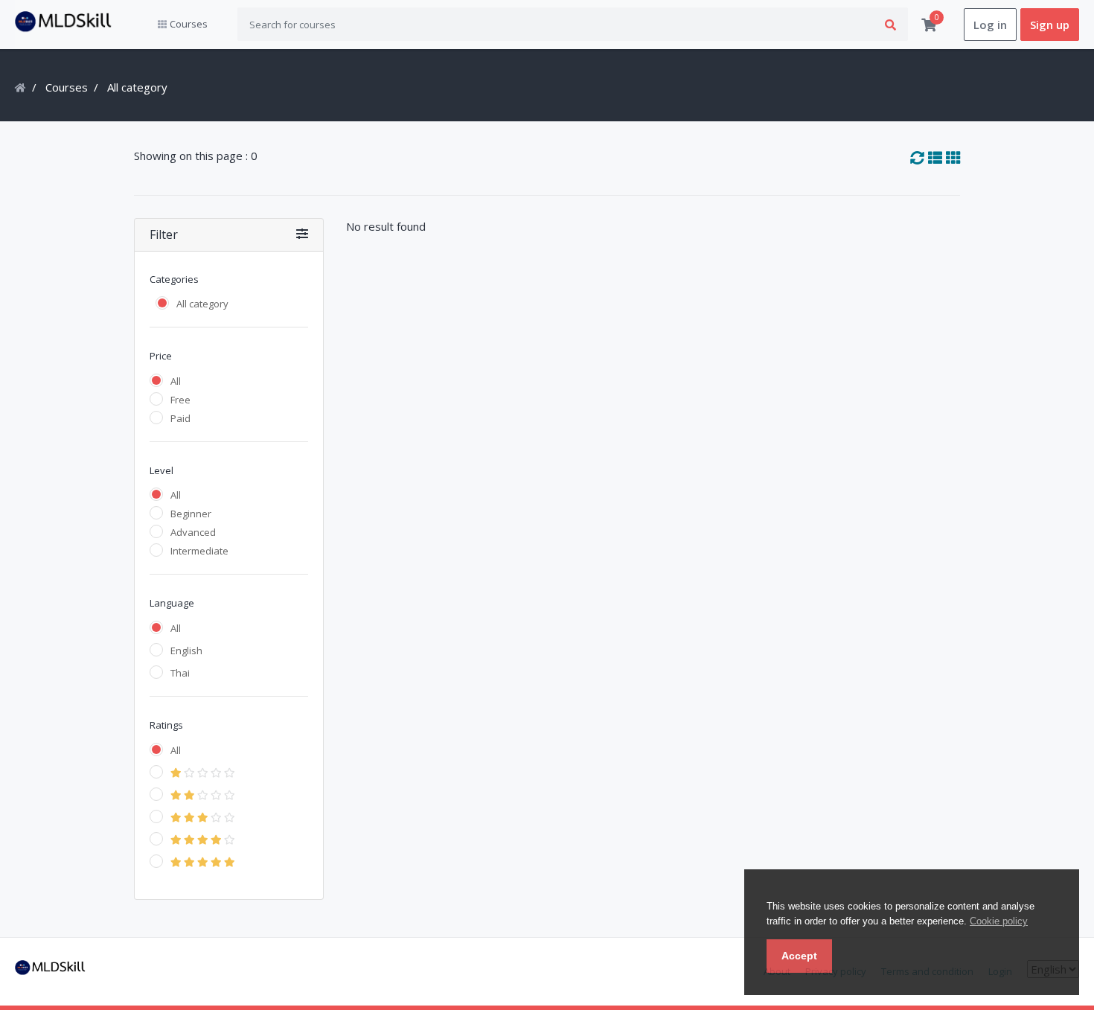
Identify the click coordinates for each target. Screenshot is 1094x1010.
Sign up (1049, 24)
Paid (180, 418)
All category (202, 303)
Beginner (190, 513)
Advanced (193, 532)
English (186, 650)
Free (180, 399)
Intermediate (199, 550)
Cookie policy (999, 921)
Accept (799, 956)
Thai (180, 673)
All (175, 381)
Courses (66, 87)
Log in (990, 24)
